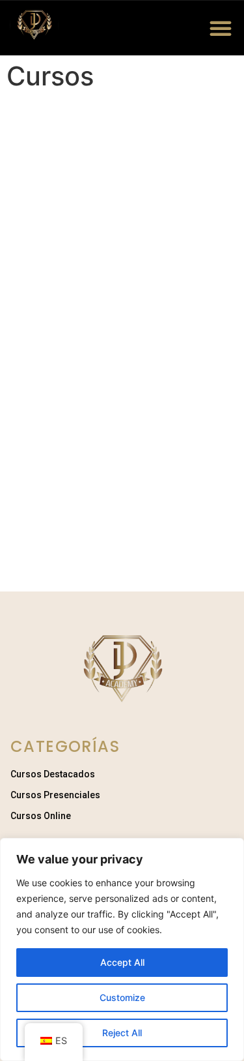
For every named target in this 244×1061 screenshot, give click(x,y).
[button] (221, 27)
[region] (122, 949)
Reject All (122, 1032)
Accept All (122, 962)
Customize (122, 997)
